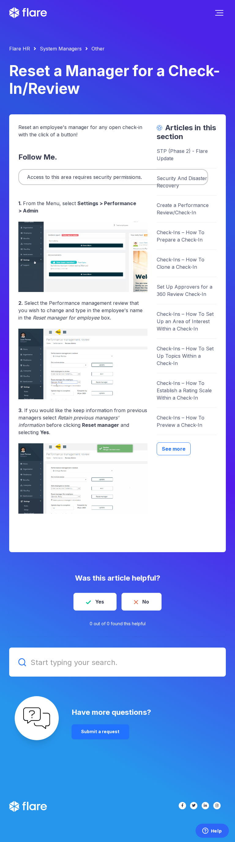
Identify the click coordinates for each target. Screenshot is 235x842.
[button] (219, 13)
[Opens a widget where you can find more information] (212, 831)
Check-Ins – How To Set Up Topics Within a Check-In (185, 355)
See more (173, 449)
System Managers (61, 49)
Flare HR (19, 49)
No (145, 602)
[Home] (28, 12)
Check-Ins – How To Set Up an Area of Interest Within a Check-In (185, 321)
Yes (99, 602)
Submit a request (100, 731)
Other (98, 49)
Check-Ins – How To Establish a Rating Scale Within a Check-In (184, 390)
